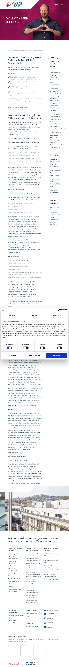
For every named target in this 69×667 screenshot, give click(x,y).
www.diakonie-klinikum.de (15, 5)
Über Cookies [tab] (57, 315)
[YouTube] (45, 627)
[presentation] (4, 503)
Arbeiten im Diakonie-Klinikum (22, 50)
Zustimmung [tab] (12, 315)
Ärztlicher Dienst (38, 50)
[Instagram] (44, 619)
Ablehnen (13, 355)
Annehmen (56, 355)
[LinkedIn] (44, 623)
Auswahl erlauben (34, 355)
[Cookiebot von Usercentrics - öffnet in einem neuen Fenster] (59, 310)
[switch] (26, 348)
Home (9, 50)
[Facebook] (44, 614)
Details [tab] (34, 315)
